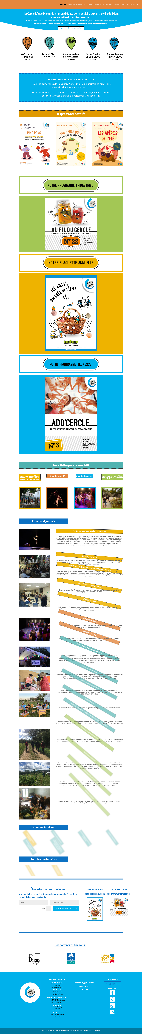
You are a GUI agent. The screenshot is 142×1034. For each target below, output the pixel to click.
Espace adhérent (128, 4)
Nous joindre (112, 984)
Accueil (63, 4)
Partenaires (107, 4)
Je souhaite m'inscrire (66, 908)
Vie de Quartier (93, 4)
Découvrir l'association (71, 28)
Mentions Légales (61, 1030)
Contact (117, 4)
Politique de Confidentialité (75, 1030)
